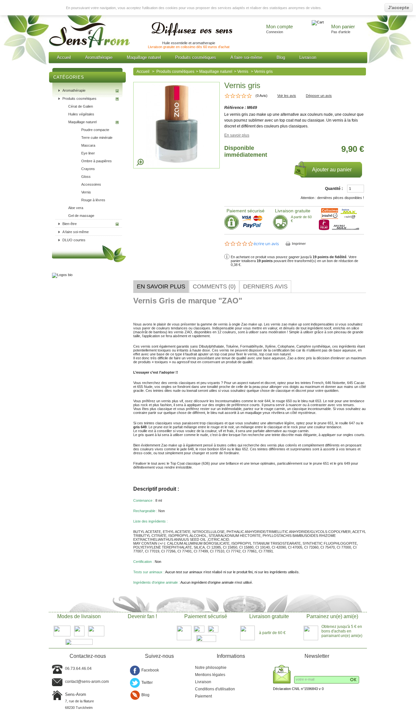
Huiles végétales (81, 114)
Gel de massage (81, 216)
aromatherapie (203, 43)
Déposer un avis (319, 96)
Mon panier (343, 26)
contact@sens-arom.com (87, 681)
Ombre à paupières (96, 161)
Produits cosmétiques (195, 57)
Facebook (150, 670)
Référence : (235, 107)
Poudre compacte (95, 130)
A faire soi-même (246, 57)
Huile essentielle (175, 43)
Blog (281, 57)
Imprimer (299, 244)
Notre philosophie (211, 667)
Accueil (64, 57)
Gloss (86, 177)
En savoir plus (236, 135)
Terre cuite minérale (96, 137)
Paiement (203, 696)
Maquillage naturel (144, 57)
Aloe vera (75, 208)
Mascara (88, 145)
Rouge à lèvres (93, 200)
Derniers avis (265, 286)
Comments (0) (214, 286)
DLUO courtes (73, 240)
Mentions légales (210, 674)
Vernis (86, 192)
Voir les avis (286, 96)
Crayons (88, 169)
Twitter (147, 682)
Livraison (307, 57)
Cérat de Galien (80, 106)
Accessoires (91, 184)
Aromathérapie (98, 57)
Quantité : (334, 188)
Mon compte (279, 26)
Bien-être (69, 224)
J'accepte (398, 7)
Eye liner (88, 153)
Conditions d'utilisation (215, 689)
